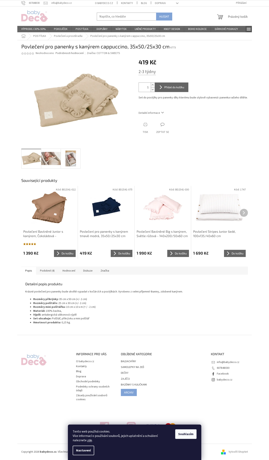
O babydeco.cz (104, 3)
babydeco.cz (224, 380)
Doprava (160, 3)
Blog (144, 3)
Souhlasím (186, 434)
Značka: (103, 53)
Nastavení (83, 450)
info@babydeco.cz (228, 362)
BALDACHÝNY (128, 361)
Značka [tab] (105, 271)
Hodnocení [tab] (69, 271)
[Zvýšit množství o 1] (153, 85)
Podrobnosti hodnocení (70, 53)
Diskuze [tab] (88, 271)
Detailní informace (149, 113)
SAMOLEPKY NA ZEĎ (132, 367)
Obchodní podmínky (88, 381)
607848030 (223, 368)
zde (89, 440)
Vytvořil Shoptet (238, 452)
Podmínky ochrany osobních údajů (93, 388)
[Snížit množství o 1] (153, 89)
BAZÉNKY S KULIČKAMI (134, 385)
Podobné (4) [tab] (47, 271)
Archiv (129, 392)
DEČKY (124, 373)
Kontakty (127, 3)
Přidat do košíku (174, 87)
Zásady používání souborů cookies (91, 397)
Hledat (164, 16)
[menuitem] (33, 29)
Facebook (223, 374)
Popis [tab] (28, 271)
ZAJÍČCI (125, 379)
